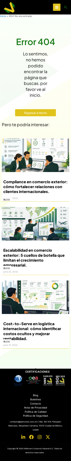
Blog (35, 395)
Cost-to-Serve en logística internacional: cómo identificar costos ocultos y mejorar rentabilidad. (32, 331)
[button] (65, 7)
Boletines (35, 399)
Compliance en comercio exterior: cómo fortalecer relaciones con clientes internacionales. (35, 186)
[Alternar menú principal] (56, 7)
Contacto (35, 403)
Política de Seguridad (35, 415)
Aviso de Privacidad (35, 407)
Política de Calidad (35, 411)
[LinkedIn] (23, 437)
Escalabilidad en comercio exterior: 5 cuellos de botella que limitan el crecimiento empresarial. (34, 257)
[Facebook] (31, 437)
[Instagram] (39, 437)
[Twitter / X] (48, 437)
